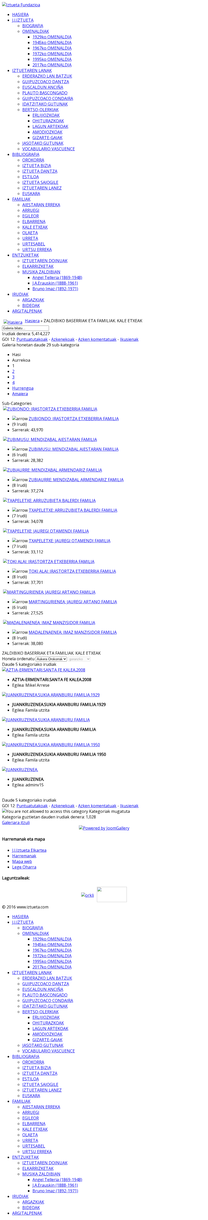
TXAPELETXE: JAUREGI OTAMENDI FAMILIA (69, 540)
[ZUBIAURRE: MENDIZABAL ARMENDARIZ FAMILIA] (52, 470)
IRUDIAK (20, 294)
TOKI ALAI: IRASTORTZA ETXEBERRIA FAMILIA (72, 571)
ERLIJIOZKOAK (46, 115)
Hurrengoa (22, 388)
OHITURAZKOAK (48, 121)
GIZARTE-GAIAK (47, 137)
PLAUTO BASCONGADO (44, 93)
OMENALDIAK (35, 31)
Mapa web (22, 861)
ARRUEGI (30, 210)
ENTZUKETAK (25, 255)
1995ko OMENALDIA (52, 59)
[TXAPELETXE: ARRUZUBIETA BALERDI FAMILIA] (49, 500)
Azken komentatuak (97, 339)
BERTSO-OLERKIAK (40, 109)
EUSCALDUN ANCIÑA (42, 87)
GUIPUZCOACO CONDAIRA (47, 98)
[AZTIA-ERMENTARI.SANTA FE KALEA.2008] (43, 670)
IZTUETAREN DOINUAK (44, 260)
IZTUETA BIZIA (36, 165)
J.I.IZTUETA (22, 20)
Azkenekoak (63, 339)
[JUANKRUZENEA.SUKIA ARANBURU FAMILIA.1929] (51, 695)
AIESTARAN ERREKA (41, 205)
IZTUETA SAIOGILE (40, 182)
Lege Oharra (24, 867)
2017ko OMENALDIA (52, 65)
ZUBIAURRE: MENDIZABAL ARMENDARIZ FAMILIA (76, 479)
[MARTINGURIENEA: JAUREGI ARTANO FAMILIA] (49, 592)
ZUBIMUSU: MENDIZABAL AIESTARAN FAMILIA (73, 449)
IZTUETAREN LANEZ (42, 188)
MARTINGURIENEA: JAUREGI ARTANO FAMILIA (73, 602)
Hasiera (32, 321)
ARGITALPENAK (27, 311)
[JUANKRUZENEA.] (20, 769)
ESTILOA (30, 177)
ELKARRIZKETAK (38, 266)
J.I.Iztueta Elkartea (29, 850)
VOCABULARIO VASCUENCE (48, 149)
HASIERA (20, 14)
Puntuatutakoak (32, 339)
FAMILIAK (21, 199)
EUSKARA (31, 193)
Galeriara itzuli (16, 822)
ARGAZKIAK (33, 300)
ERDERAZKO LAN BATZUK (47, 76)
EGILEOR (30, 216)
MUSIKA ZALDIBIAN (41, 272)
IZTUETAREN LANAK (32, 70)
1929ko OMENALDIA (52, 37)
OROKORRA (33, 160)
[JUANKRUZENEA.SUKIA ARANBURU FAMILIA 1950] (51, 744)
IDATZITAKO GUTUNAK (45, 104)
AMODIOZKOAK (47, 132)
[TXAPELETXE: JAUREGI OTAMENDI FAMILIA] (46, 531)
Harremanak (24, 856)
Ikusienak (129, 339)
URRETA (30, 238)
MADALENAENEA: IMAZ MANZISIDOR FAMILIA (73, 632)
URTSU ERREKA (37, 249)
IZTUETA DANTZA (39, 171)
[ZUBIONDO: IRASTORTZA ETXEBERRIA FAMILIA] (50, 409)
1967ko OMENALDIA (52, 48)
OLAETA (30, 233)
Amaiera (20, 393)
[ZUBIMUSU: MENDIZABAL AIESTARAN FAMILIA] (50, 439)
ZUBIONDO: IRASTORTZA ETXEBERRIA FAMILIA (74, 418)
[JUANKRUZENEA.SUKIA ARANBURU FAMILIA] (46, 720)
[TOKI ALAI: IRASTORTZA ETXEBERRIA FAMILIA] (48, 561)
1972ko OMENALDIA (52, 53)
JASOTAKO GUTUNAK (42, 143)
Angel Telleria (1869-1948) (57, 277)
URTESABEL (33, 244)
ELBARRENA (33, 221)
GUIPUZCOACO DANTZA (45, 81)
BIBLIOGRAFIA (25, 154)
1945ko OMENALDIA (52, 42)
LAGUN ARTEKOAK (50, 126)
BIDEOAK (31, 305)
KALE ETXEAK (35, 227)
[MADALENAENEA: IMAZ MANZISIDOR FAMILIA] (49, 622)
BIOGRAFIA (32, 25)
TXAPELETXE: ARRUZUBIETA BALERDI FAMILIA (73, 510)
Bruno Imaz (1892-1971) (55, 288)
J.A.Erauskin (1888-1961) (55, 283)
